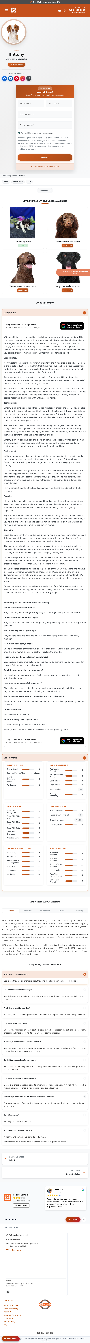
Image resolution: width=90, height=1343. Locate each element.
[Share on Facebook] (4, 78)
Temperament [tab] (27, 911)
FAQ (29, 182)
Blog (6, 1325)
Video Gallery (9, 1321)
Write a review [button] (21, 1205)
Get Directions (14, 1250)
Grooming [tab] (79, 911)
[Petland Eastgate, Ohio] (13, 10)
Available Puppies (11, 1305)
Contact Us (9, 1318)
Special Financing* (11, 1309)
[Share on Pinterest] (16, 78)
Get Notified (67, 245)
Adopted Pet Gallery (12, 1315)
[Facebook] (8, 1292)
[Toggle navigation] (6, 10)
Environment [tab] (45, 911)
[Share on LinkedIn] (10, 78)
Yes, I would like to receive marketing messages (37, 133)
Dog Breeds (12, 176)
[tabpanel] (45, 937)
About (6, 182)
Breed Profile (18, 182)
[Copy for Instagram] (22, 78)
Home (4, 176)
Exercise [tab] (62, 911)
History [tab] (11, 911)
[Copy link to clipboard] (28, 78)
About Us (8, 1312)
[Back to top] (84, 1219)
